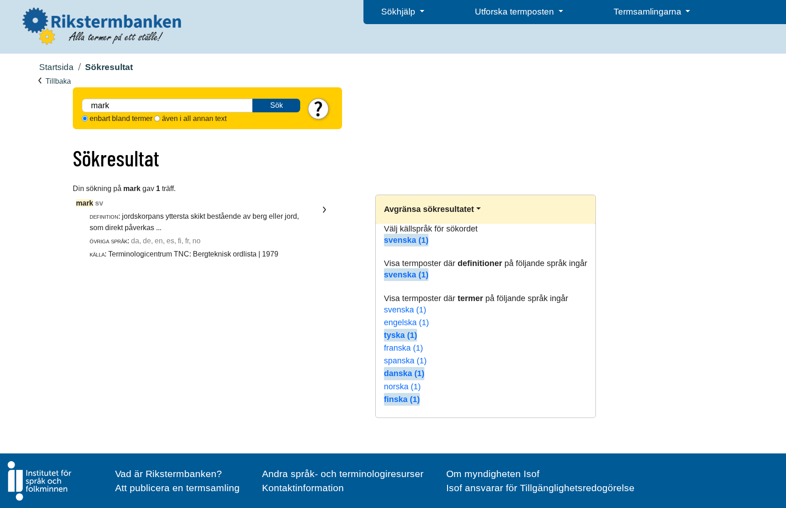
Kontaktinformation (303, 488)
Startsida (56, 67)
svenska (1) (406, 240)
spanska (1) (405, 360)
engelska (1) (406, 322)
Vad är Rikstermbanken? (168, 473)
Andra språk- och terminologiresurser (342, 473)
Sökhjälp (399, 11)
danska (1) (404, 373)
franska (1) (403, 347)
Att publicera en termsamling (177, 488)
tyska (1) (400, 335)
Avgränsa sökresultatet (429, 209)
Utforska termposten (515, 11)
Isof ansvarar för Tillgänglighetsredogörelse (540, 488)
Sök (276, 105)
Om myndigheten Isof (492, 473)
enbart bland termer (121, 118)
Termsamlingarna (649, 11)
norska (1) (402, 386)
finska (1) (402, 399)
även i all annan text (194, 118)
